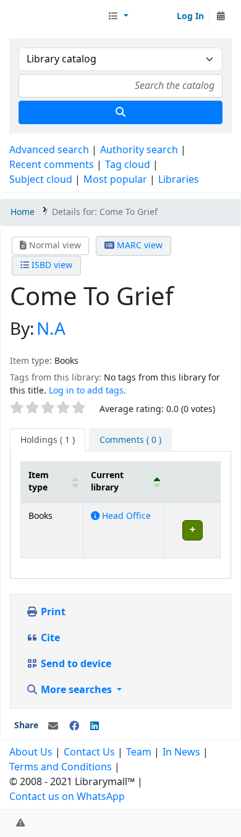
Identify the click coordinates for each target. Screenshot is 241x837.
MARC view (138, 245)
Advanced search (49, 150)
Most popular (115, 179)
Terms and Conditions (60, 767)
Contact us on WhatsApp (67, 796)
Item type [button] (38, 481)
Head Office (125, 516)
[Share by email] (53, 726)
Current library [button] (107, 481)
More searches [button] (76, 690)
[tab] (130, 440)
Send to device (74, 664)
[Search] (120, 112)
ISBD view (50, 265)
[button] (118, 16)
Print (52, 612)
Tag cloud (127, 165)
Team (138, 752)
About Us (31, 752)
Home (23, 212)
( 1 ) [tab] (47, 440)
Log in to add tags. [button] (87, 390)
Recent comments (51, 165)
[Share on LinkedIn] (94, 726)
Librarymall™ (56, 16)
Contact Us (89, 752)
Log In (190, 16)
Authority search (139, 150)
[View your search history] (220, 16)
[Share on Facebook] (74, 726)
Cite (49, 638)
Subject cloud (40, 179)
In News (181, 752)
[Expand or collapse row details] (192, 530)
